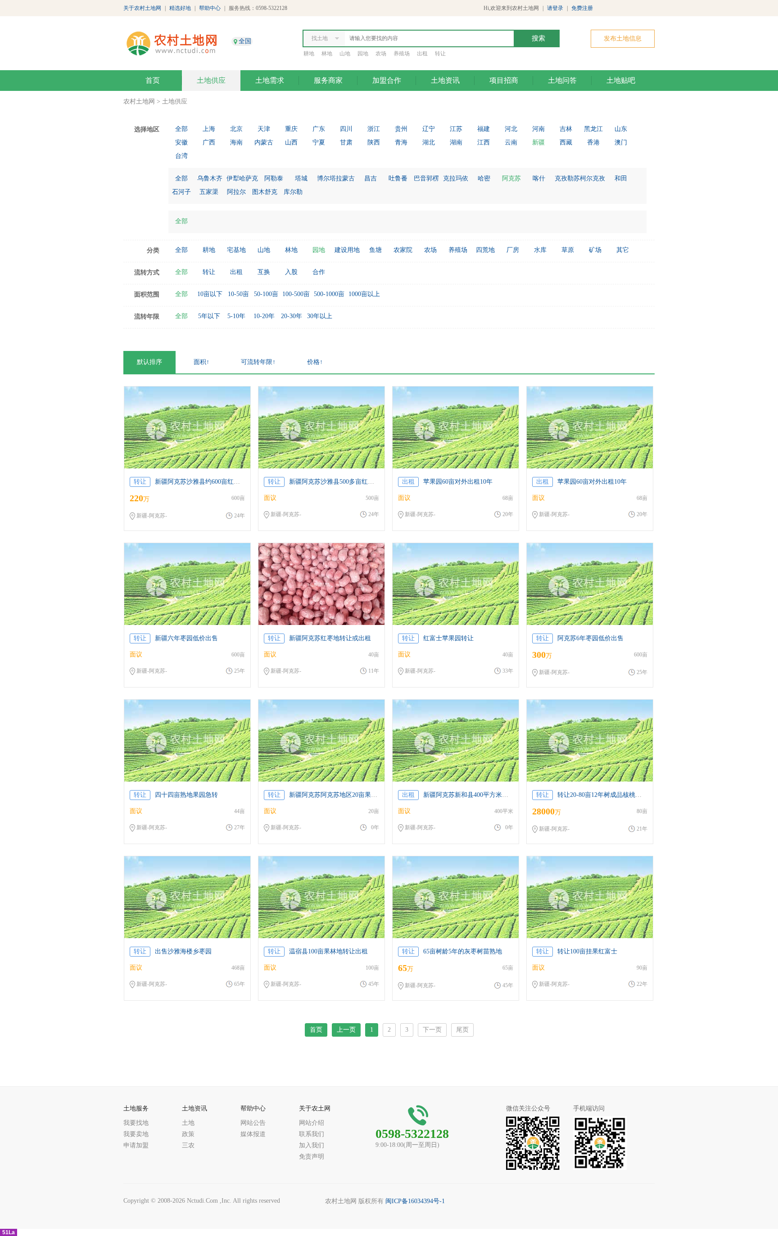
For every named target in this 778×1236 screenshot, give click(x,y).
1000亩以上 (364, 294)
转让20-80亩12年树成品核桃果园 (602, 794)
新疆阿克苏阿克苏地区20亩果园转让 (339, 794)
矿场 (595, 250)
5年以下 (209, 316)
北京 (236, 129)
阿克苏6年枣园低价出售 (590, 638)
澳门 (621, 142)
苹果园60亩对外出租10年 (458, 481)
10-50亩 (238, 294)
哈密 (484, 178)
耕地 (308, 53)
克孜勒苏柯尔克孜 (580, 178)
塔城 (301, 178)
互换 (264, 272)
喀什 (539, 178)
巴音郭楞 (426, 178)
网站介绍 (311, 1122)
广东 (318, 129)
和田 (621, 178)
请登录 (555, 8)
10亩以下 (209, 294)
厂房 (513, 250)
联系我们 (311, 1134)
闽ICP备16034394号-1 (415, 1201)
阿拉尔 (236, 192)
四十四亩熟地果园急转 (186, 794)
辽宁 (428, 129)
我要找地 (136, 1122)
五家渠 (208, 192)
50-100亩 (266, 294)
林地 (326, 53)
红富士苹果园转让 (448, 638)
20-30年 (291, 316)
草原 (567, 250)
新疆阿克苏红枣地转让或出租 (330, 638)
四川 (346, 129)
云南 (511, 142)
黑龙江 (593, 129)
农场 (380, 53)
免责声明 (311, 1156)
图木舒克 (264, 192)
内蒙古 (263, 142)
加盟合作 (386, 80)
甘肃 (346, 142)
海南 (236, 142)
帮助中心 (210, 8)
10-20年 (264, 316)
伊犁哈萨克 (242, 178)
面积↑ (201, 362)
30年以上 (319, 316)
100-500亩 (296, 294)
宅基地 (236, 250)
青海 (401, 142)
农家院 (403, 250)
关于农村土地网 (142, 8)
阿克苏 (511, 178)
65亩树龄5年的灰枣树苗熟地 (462, 951)
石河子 (181, 192)
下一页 (432, 1029)
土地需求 (269, 80)
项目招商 (503, 80)
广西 (209, 142)
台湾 (181, 156)
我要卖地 (136, 1134)
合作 (318, 272)
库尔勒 (293, 192)
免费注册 (582, 8)
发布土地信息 (623, 38)
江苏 (456, 129)
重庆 (291, 129)
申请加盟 (136, 1145)
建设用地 (347, 250)
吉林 (566, 129)
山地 (344, 53)
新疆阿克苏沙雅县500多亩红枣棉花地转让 (347, 481)
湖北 (428, 142)
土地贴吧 (620, 80)
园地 (362, 53)
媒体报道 (253, 1134)
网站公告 (253, 1122)
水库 (540, 250)
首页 (152, 80)
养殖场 (402, 53)
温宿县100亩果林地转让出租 (328, 951)
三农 (188, 1145)
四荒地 (485, 250)
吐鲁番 (398, 178)
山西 (291, 142)
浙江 (373, 129)
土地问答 (562, 80)
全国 (245, 41)
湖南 (456, 142)
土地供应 (211, 80)
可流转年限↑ (258, 362)
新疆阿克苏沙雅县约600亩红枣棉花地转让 (213, 481)
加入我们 (311, 1145)
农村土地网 (139, 101)
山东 (621, 129)
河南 (538, 129)
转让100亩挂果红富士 (587, 951)
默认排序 (149, 362)
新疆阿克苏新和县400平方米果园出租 (475, 794)
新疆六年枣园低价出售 (186, 638)
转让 (440, 53)
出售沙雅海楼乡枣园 (183, 951)
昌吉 (370, 178)
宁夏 (318, 142)
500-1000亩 (329, 294)
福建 (483, 129)
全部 (181, 129)
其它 (622, 250)
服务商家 (328, 80)
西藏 (566, 142)
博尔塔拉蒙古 (336, 178)
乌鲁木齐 (209, 178)
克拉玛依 (455, 178)
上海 (209, 129)
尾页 (462, 1029)
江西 (483, 142)
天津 (264, 129)
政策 (188, 1134)
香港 (593, 142)
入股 (291, 272)
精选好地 (180, 8)
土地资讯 (445, 80)
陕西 (373, 142)
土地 (188, 1122)
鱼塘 (375, 250)
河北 (511, 129)
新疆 (538, 142)
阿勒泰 (273, 178)
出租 (422, 53)
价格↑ (315, 362)
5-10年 (236, 316)
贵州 (401, 129)
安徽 (181, 142)
